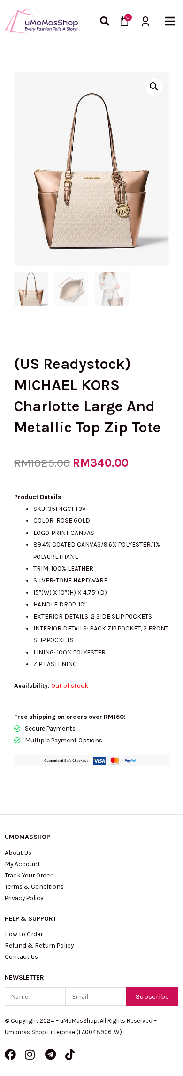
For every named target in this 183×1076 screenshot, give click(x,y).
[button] (170, 21)
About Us (18, 852)
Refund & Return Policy (39, 945)
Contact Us (21, 956)
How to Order (24, 934)
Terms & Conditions (34, 886)
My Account (22, 864)
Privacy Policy (24, 897)
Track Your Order (28, 875)
